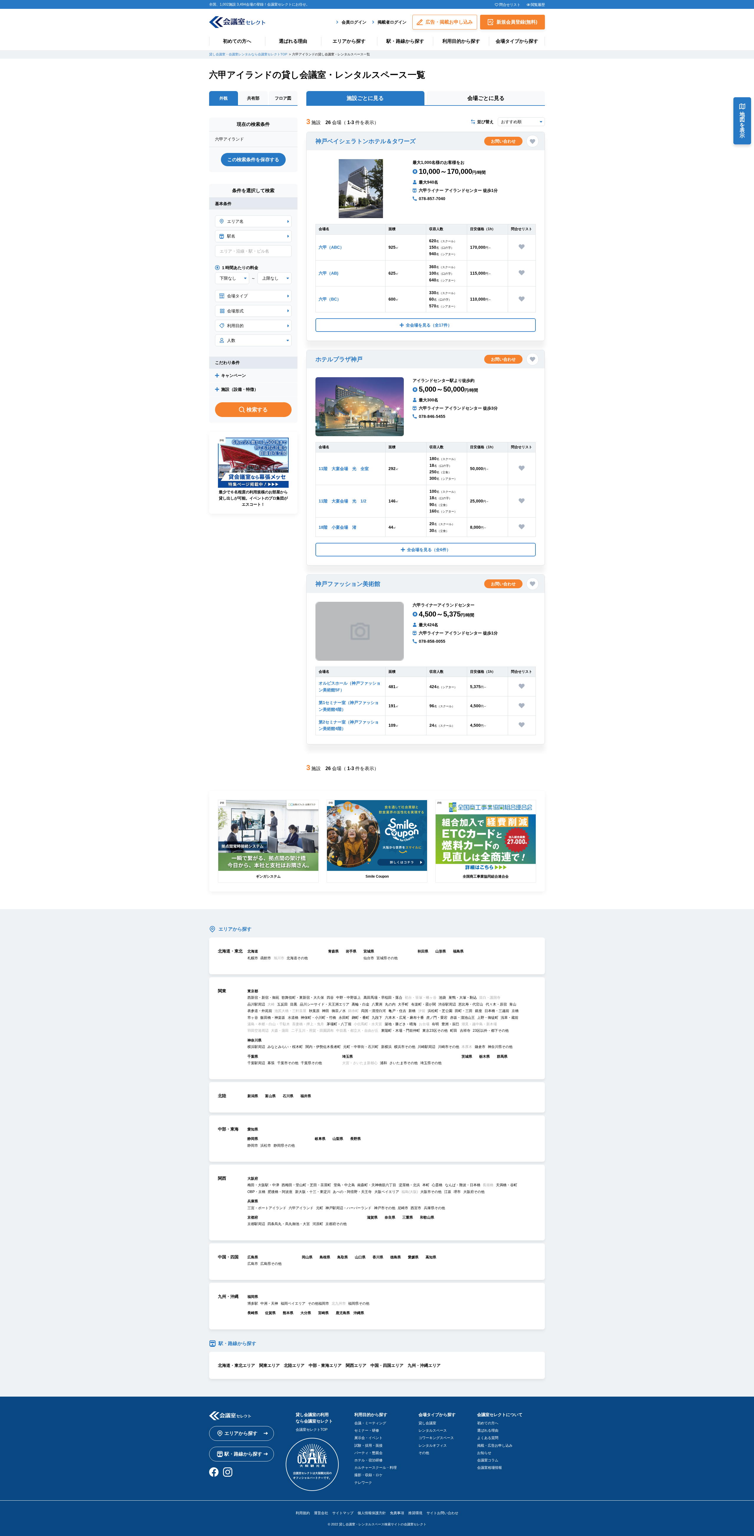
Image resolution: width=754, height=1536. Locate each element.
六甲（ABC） (331, 247)
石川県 (288, 1096)
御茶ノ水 (339, 1011)
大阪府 (252, 1178)
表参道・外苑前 (259, 1011)
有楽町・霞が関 (423, 1004)
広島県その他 (271, 1264)
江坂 (447, 1192)
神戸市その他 (384, 1208)
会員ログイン (354, 22)
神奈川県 (254, 1040)
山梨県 (338, 1139)
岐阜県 (320, 1139)
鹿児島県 (343, 1313)
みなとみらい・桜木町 (285, 1047)
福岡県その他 (358, 1303)
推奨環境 (415, 1513)
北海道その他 (297, 958)
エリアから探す (349, 41)
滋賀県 (372, 1217)
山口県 (360, 1257)
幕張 (271, 1063)
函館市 (265, 958)
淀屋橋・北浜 (409, 1185)
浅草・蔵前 (509, 1018)
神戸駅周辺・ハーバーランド (348, 1208)
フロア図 (283, 98)
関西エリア (356, 1365)
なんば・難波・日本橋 (462, 1185)
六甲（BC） (330, 299)
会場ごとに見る (486, 98)
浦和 (383, 1063)
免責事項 (397, 1513)
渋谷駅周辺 (447, 1004)
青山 (512, 1004)
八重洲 (377, 1004)
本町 (425, 1185)
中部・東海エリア (325, 1365)
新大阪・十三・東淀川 (312, 1192)
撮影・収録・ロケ (368, 1475)
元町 (319, 1208)
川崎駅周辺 (426, 1047)
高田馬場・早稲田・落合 (382, 998)
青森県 (333, 951)
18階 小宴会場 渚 (337, 527)
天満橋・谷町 (506, 1185)
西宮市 (416, 1208)
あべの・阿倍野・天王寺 (352, 1192)
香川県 (378, 1257)
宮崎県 (323, 1313)
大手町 (403, 1004)
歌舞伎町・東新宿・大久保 (303, 998)
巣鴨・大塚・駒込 (463, 998)
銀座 (478, 1011)
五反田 (282, 1004)
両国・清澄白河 (373, 1011)
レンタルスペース (433, 1430)
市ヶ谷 (252, 1018)
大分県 (305, 1313)
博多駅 (252, 1303)
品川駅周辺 (256, 1004)
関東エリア (269, 1365)
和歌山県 (427, 1217)
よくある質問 (487, 1438)
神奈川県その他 (500, 1047)
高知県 (431, 1257)
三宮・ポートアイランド (266, 1208)
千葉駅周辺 (256, 1063)
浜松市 (265, 1145)
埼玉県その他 (431, 1063)
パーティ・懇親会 (368, 1453)
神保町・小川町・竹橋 (318, 1018)
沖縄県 (358, 1313)
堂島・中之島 (344, 1185)
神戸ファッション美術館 (347, 584)
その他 (424, 1453)
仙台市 (368, 958)
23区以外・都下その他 (491, 1031)
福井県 (305, 1096)
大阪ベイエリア (386, 1192)
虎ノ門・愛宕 (436, 1018)
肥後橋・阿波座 (280, 1192)
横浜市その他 (404, 1047)
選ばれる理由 (293, 41)
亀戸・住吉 (397, 1011)
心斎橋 (437, 1185)
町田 (453, 1031)
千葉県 (252, 1056)
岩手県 (351, 951)
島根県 (325, 1257)
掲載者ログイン (392, 22)
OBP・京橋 (256, 1192)
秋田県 (423, 951)
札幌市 (252, 958)
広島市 (252, 1264)
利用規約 (303, 1513)
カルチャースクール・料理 (375, 1468)
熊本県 (288, 1313)
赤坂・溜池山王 (462, 1018)
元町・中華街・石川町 (360, 1047)
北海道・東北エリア (236, 1365)
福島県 (458, 951)
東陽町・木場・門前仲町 (400, 1031)
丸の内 (390, 1004)
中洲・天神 (269, 1303)
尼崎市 (403, 1208)
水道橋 (293, 1018)
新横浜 (386, 1047)
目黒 (293, 1004)
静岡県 (252, 1139)
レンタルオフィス (433, 1445)
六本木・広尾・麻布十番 (404, 1018)
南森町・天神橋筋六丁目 (376, 1185)
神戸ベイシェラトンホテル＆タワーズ (365, 141)
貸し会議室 (427, 1423)
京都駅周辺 (256, 1224)
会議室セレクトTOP (312, 1430)
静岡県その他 (284, 1145)
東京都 (252, 991)
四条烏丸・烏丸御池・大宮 (288, 1224)
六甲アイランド (301, 1208)
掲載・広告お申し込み (494, 1445)
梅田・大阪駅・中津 (263, 1185)
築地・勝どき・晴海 (400, 1024)
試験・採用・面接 (368, 1445)
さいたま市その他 (403, 1063)
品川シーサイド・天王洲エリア (324, 1004)
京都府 (252, 1217)
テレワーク (363, 1483)
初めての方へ (237, 41)
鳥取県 (342, 1257)
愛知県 (252, 1129)
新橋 (412, 1011)
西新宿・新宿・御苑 (263, 998)
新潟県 (252, 1096)
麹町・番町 (360, 1018)
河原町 (317, 1224)
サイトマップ (342, 1513)
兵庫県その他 (434, 1208)
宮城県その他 (387, 958)
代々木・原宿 (496, 1004)
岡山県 (307, 1257)
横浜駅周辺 (256, 1047)
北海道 (252, 951)
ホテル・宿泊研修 (368, 1460)
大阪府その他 (474, 1192)
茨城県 (467, 1056)
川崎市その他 (448, 1047)
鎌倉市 (480, 1047)
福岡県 (252, 1297)
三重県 (407, 1217)
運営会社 (321, 1513)
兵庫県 (252, 1201)
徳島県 (395, 1257)
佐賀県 (270, 1313)
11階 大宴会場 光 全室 (344, 468)
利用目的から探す (461, 41)
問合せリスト (509, 5)
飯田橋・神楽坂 (272, 1018)
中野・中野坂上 (348, 998)
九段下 (377, 1018)
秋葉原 (314, 1011)
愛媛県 (413, 1257)
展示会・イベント (368, 1438)
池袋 (442, 998)
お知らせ (484, 1453)
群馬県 (502, 1056)
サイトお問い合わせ (442, 1513)
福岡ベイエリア (293, 1303)
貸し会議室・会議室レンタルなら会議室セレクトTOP (248, 54)
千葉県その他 (311, 1063)
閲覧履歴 (538, 5)
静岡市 (252, 1145)
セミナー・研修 (366, 1430)
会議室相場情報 (489, 1468)
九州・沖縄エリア (424, 1365)
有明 (435, 1024)
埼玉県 (347, 1056)
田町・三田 (463, 1011)
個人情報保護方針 (372, 1513)
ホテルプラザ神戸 (339, 359)
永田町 (344, 1018)
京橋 (515, 1011)
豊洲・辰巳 (450, 1024)
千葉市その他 (287, 1063)
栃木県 (484, 1056)
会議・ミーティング (370, 1423)
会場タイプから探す (517, 41)
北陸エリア (294, 1365)
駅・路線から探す (405, 41)
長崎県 (252, 1313)
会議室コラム (487, 1460)
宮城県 (368, 951)
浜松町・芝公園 (440, 1011)
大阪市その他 (431, 1192)
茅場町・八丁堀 (339, 1024)
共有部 (253, 98)
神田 (325, 1011)
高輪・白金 (360, 1004)
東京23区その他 (435, 1031)
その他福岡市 (318, 1303)
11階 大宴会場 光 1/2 (342, 501)
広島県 (252, 1257)
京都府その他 (336, 1224)
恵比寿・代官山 (470, 1004)
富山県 (270, 1096)
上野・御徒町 (487, 1018)
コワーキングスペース (436, 1438)
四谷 (330, 998)
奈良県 (390, 1217)
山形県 (440, 951)
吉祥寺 (465, 1031)
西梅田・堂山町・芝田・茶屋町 (306, 1185)
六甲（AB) (328, 273)
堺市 (457, 1192)
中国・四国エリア (387, 1365)
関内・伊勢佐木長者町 (323, 1047)
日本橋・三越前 (497, 1011)
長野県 (355, 1139)
